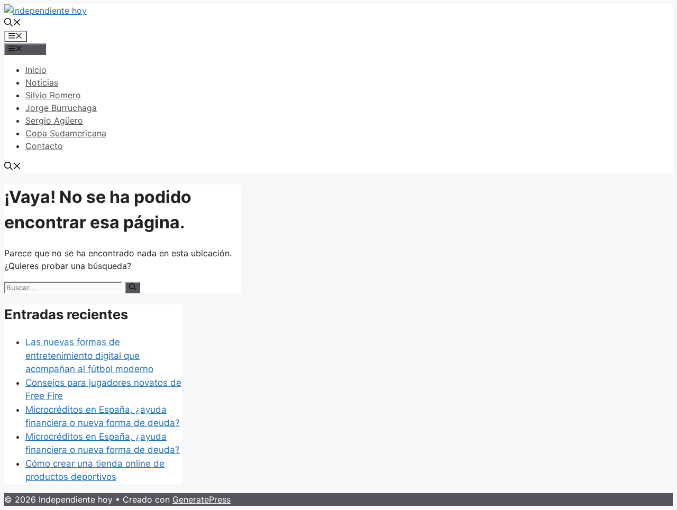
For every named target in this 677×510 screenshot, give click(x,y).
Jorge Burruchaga (61, 108)
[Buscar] (132, 287)
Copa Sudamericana (65, 133)
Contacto (44, 146)
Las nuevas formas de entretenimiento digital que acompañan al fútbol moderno (89, 355)
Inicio (36, 69)
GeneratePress (201, 499)
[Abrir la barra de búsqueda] (12, 23)
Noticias (41, 82)
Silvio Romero (53, 95)
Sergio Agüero (54, 120)
